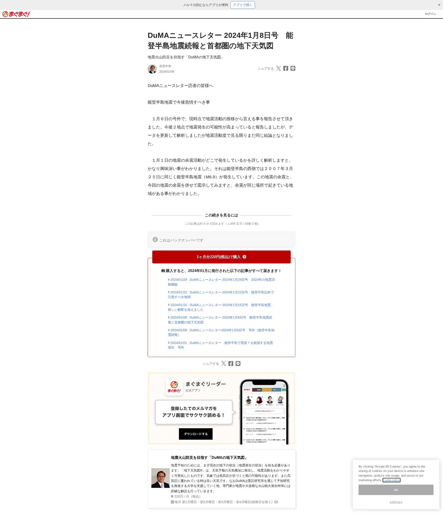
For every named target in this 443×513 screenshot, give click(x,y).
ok (396, 490)
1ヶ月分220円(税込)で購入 (219, 257)
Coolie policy (391, 480)
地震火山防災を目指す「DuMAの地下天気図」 (186, 57)
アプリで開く (242, 5)
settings (396, 502)
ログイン (430, 13)
